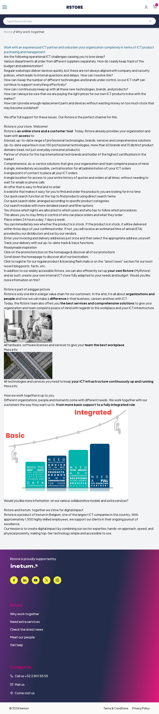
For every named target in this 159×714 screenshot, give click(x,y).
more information (16, 280)
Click (7, 252)
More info (10, 349)
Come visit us (25, 693)
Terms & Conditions (115, 708)
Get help (16, 645)
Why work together (24, 614)
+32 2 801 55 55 (36, 676)
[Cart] (155, 7)
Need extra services (25, 622)
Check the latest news (26, 629)
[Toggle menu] (5, 7)
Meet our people (22, 637)
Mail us (19, 684)
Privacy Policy (141, 708)
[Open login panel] (146, 7)
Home (8, 32)
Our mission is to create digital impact (30, 528)
